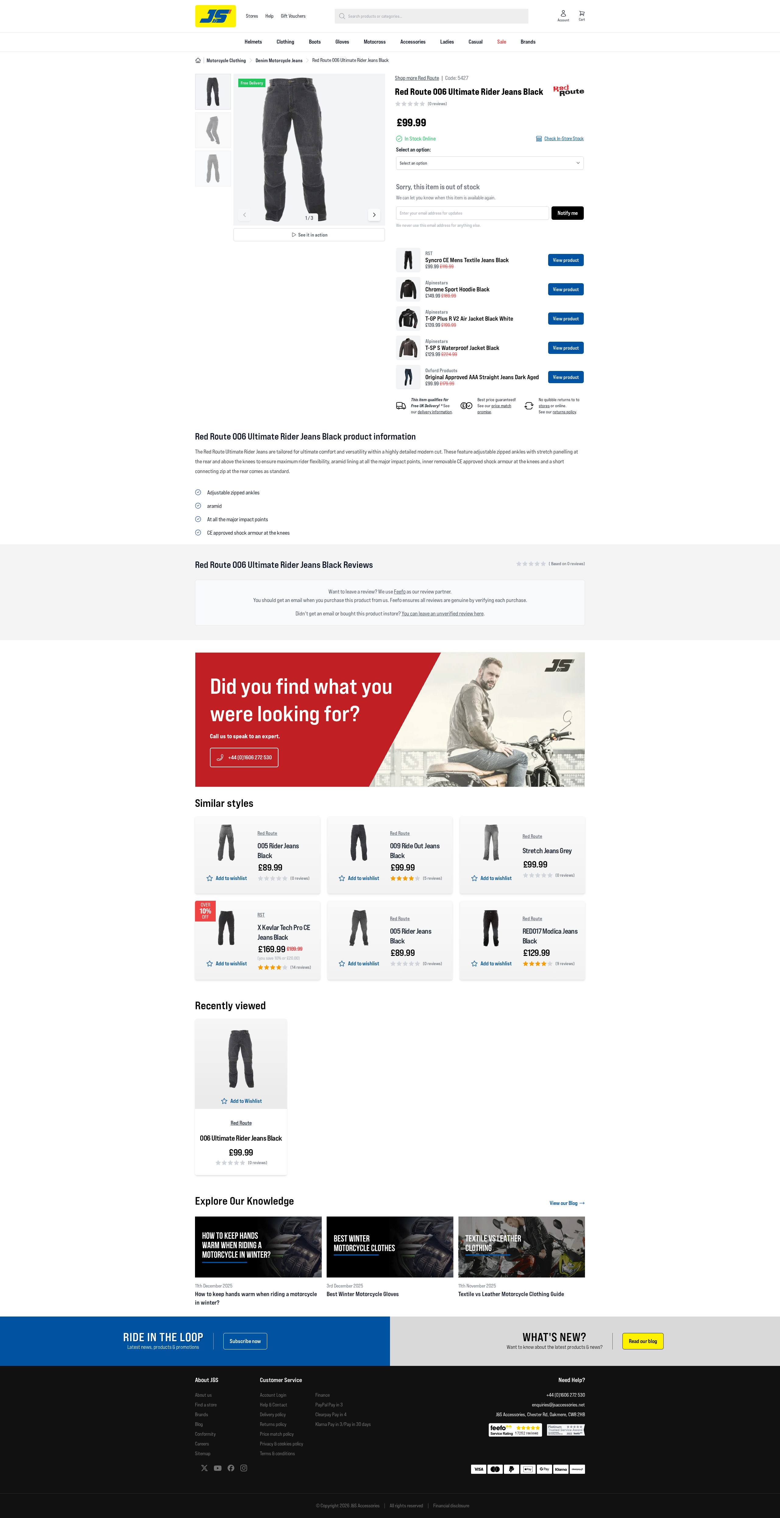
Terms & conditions (277, 1453)
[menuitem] (253, 42)
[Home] (198, 60)
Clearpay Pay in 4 (330, 1414)
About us (203, 1395)
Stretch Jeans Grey (547, 850)
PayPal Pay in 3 (329, 1405)
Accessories (413, 41)
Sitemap (203, 1453)
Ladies (447, 41)
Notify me (568, 213)
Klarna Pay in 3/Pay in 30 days (343, 1424)
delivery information (435, 411)
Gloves (342, 41)
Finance (322, 1395)
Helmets (253, 41)
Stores (252, 16)
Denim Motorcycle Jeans (279, 60)
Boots (315, 41)
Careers (202, 1444)
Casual (476, 41)
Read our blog (643, 1341)
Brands (528, 41)
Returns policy (273, 1424)
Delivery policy (273, 1414)
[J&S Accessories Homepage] (215, 16)
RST (261, 915)
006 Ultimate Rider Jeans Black (241, 1138)
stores (544, 405)
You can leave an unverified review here (443, 613)
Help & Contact (273, 1405)
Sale (501, 41)
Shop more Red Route (417, 78)
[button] (374, 215)
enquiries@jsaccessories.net (558, 1405)
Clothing (285, 41)
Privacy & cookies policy (281, 1444)
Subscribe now (245, 1341)
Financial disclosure (451, 1505)
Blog (199, 1424)
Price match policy (277, 1434)
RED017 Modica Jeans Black (550, 936)
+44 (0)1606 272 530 (250, 757)
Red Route (267, 833)
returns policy (564, 411)
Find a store (206, 1405)
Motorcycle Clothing (226, 60)
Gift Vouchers (293, 16)
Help (269, 16)
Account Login (273, 1395)
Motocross (375, 41)
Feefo (400, 591)
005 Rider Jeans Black (278, 850)
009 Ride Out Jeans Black (414, 850)
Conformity (205, 1434)
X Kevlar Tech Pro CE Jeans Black (283, 932)
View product (566, 260)
